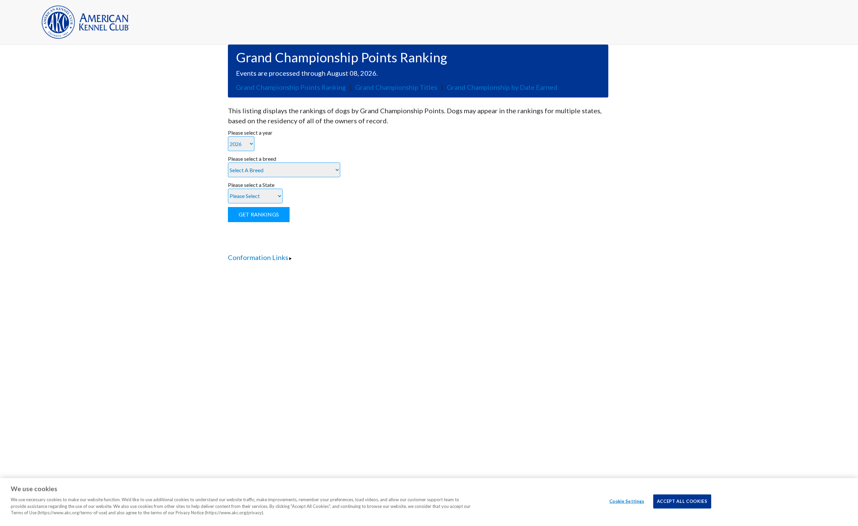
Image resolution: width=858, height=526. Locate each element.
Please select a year (250, 132)
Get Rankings (259, 214)
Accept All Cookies (682, 501)
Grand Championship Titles (396, 87)
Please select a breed (252, 158)
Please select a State (251, 185)
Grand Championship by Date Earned (502, 87)
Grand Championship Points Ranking (291, 87)
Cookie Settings (626, 501)
